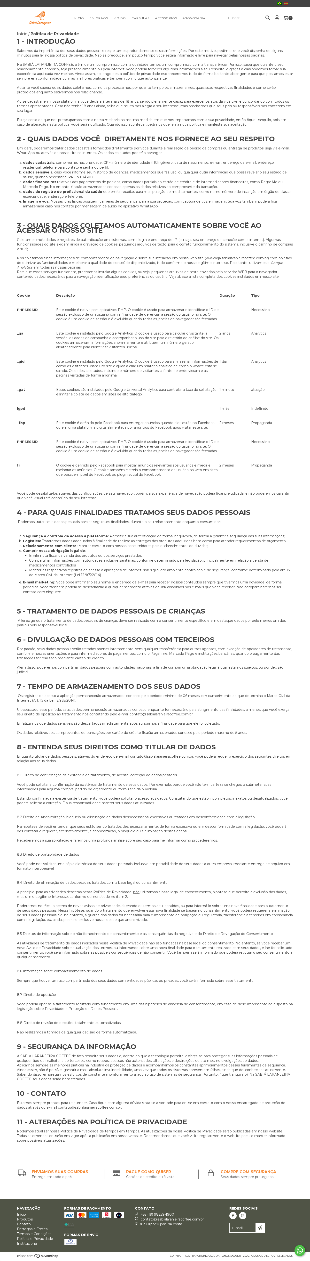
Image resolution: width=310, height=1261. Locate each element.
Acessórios (166, 18)
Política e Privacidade (35, 1238)
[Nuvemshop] (38, 1257)
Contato (24, 1224)
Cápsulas (140, 18)
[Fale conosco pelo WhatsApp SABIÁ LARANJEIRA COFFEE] (299, 1250)
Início (78, 18)
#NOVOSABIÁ (194, 18)
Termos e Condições (34, 1234)
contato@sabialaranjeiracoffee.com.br (161, 714)
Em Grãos (99, 18)
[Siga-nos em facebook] (233, 1215)
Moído (120, 18)
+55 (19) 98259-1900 (157, 1214)
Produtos (25, 1219)
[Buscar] (267, 18)
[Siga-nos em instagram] (242, 1215)
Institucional (27, 1243)
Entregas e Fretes (32, 1229)
